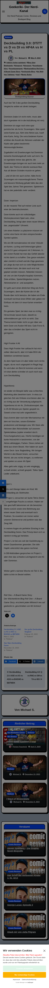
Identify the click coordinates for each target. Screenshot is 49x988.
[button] (24, 975)
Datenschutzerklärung (29, 979)
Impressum (16, 979)
